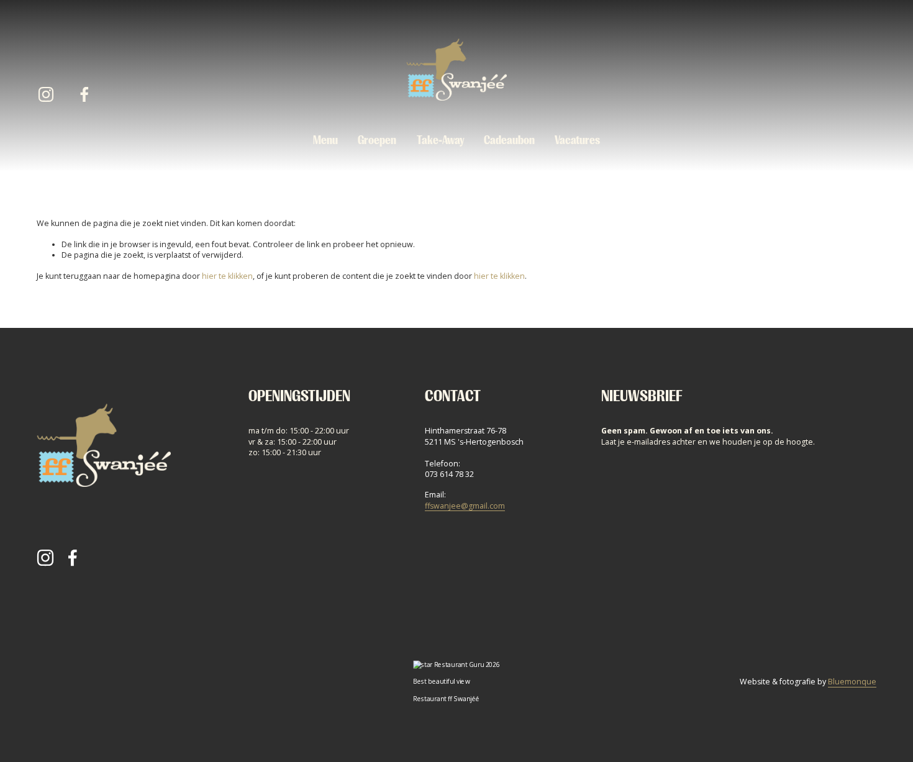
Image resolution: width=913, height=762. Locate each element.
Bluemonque (852, 681)
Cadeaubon (509, 140)
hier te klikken (227, 276)
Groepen (377, 140)
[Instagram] (46, 94)
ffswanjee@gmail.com (465, 506)
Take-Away (440, 140)
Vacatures (577, 140)
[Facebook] (84, 94)
